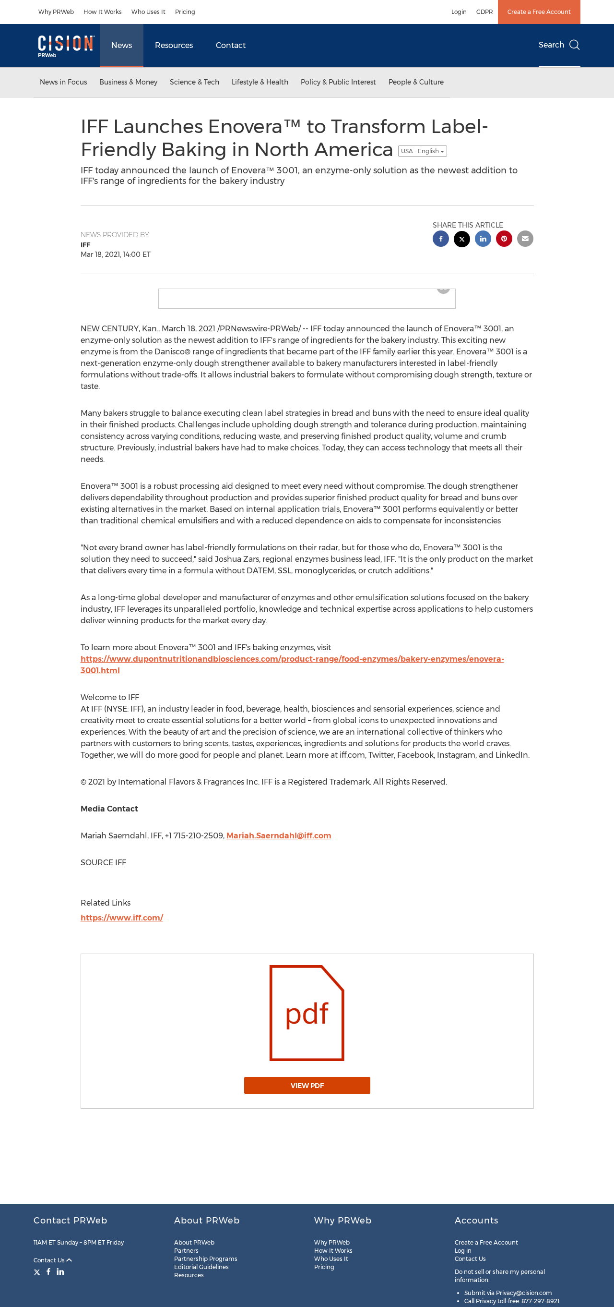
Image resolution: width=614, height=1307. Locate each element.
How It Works (102, 11)
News (121, 45)
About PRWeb (194, 1242)
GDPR (484, 11)
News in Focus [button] (63, 82)
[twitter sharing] (462, 240)
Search (552, 44)
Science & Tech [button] (194, 82)
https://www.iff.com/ (122, 917)
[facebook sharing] (441, 239)
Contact (231, 45)
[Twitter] (38, 1271)
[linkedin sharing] (483, 239)
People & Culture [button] (416, 82)
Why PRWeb (56, 11)
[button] (307, 1013)
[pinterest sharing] (504, 239)
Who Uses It (148, 11)
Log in (463, 1250)
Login (459, 11)
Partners (186, 1250)
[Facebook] (48, 1271)
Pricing (185, 11)
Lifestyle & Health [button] (260, 82)
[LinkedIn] (60, 1271)
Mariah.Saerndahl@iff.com (278, 835)
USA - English (420, 151)
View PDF (307, 1085)
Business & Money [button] (128, 82)
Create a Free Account (539, 11)
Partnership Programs (205, 1258)
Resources (174, 45)
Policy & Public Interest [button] (338, 82)
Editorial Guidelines (201, 1267)
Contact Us (50, 1260)
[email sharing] (525, 239)
